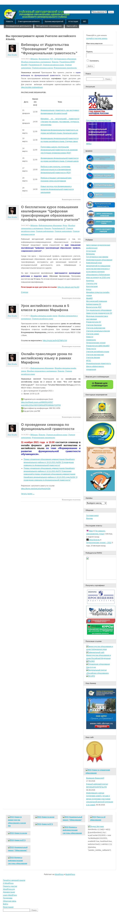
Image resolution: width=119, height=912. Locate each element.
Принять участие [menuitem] (10, 886)
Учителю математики (63, 231)
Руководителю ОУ (35, 64)
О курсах (24, 292)
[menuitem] (59, 910)
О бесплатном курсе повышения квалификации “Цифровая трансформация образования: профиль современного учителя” (50, 213)
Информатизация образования (50, 225)
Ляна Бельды (12, 55)
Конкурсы (90, 281)
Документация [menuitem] (9, 892)
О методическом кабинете (29, 21)
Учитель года (91, 284)
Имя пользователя (94, 44)
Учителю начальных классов (42, 67)
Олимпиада (91, 340)
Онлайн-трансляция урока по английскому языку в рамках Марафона (46, 358)
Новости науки (20, 833)
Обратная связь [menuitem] (9, 901)
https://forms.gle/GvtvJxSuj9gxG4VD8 (35, 489)
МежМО (89, 298)
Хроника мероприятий (54, 21)
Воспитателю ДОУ (46, 58)
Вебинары (34, 58)
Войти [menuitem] (5, 904)
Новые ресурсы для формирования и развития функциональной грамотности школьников (57, 189)
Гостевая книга (92, 516)
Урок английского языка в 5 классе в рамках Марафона (45, 308)
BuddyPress (70, 874)
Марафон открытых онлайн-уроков (43, 315)
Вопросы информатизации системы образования (17, 861)
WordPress (59, 874)
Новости (9, 21)
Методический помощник (96, 301)
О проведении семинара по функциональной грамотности (47, 427)
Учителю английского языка (53, 64)
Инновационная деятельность (18, 26)
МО (84, 21)
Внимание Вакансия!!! (95, 778)
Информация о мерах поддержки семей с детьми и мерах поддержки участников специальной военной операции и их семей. (99, 799)
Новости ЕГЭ (20, 840)
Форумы (89, 518)
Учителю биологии (94, 325)
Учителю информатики (45, 231)
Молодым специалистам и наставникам (36, 62)
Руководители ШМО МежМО (97, 346)
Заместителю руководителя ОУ (99, 313)
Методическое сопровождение (49, 26)
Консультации (92, 286)
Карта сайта (72, 26)
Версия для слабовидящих (100, 384)
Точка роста (91, 349)
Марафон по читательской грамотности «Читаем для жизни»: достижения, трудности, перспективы (60, 122)
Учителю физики (93, 358)
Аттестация (73, 21)
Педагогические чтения (96, 343)
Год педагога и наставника (97, 257)
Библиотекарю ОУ (93, 304)
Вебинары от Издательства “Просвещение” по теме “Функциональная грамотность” (49, 49)
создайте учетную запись (96, 38)
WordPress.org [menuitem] (9, 889)
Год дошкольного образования (65, 58)
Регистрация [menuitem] (8, 907)
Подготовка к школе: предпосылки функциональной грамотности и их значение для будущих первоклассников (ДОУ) (59, 150)
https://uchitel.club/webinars (32, 87)
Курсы (65, 225)
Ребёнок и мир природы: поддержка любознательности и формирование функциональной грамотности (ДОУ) (56, 170)
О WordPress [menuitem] (8, 883)
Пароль (89, 52)
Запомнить (94, 61)
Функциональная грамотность (65, 67)
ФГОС (88, 361)
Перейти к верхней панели (14, 880)
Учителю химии (92, 334)
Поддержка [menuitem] (7, 898)
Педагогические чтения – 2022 (98, 543)
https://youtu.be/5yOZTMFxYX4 (55, 341)
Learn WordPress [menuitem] (10, 895)
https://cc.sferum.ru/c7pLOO (68, 287)
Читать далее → (28, 494)
